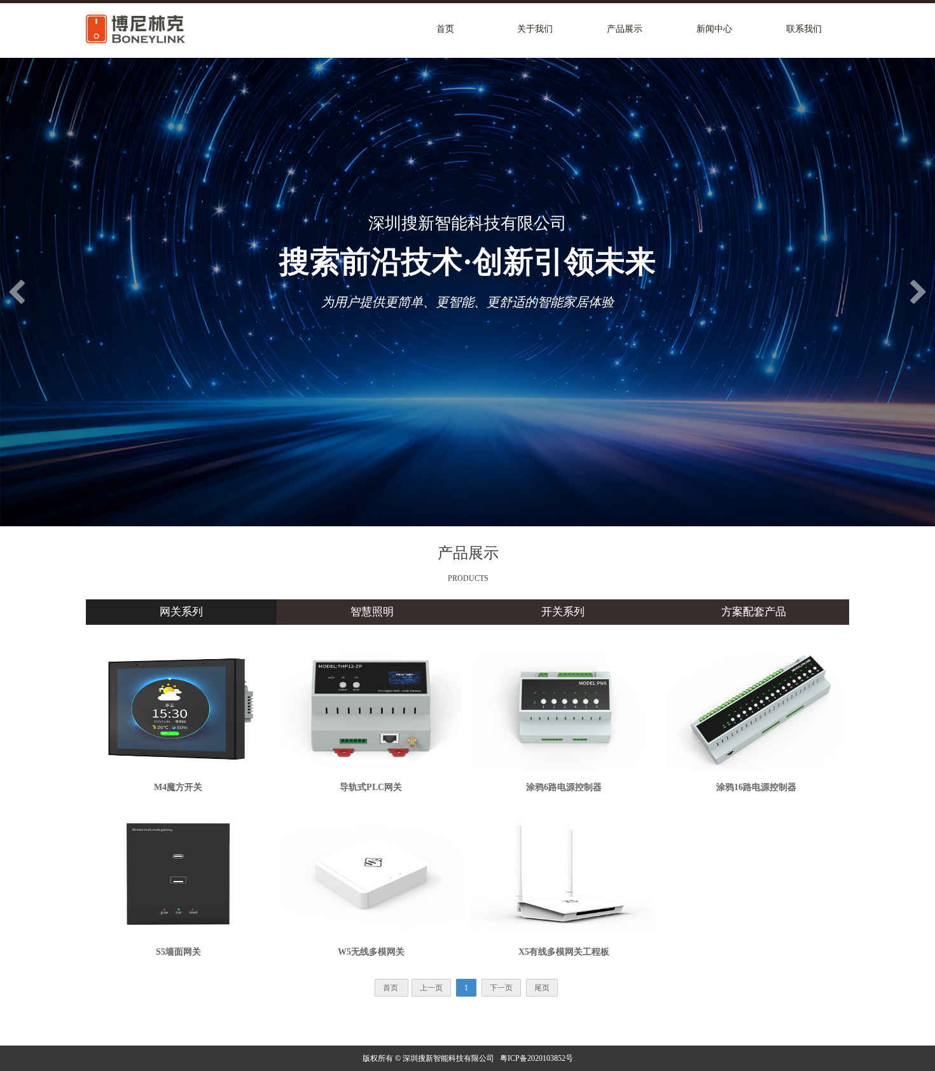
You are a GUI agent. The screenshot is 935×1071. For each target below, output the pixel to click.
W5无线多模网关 (371, 952)
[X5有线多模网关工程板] (563, 873)
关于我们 (535, 29)
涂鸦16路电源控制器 (756, 787)
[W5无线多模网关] (371, 873)
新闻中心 (714, 29)
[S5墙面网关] (178, 873)
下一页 (501, 987)
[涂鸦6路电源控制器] (563, 708)
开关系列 (563, 612)
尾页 (542, 987)
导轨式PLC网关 (371, 787)
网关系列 (181, 612)
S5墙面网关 (178, 952)
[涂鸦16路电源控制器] (756, 708)
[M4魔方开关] (178, 708)
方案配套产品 (753, 612)
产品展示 (624, 29)
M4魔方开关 (178, 787)
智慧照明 (372, 612)
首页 (445, 29)
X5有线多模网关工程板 (563, 952)
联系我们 (804, 29)
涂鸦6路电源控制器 (564, 787)
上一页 (431, 987)
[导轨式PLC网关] (371, 708)
